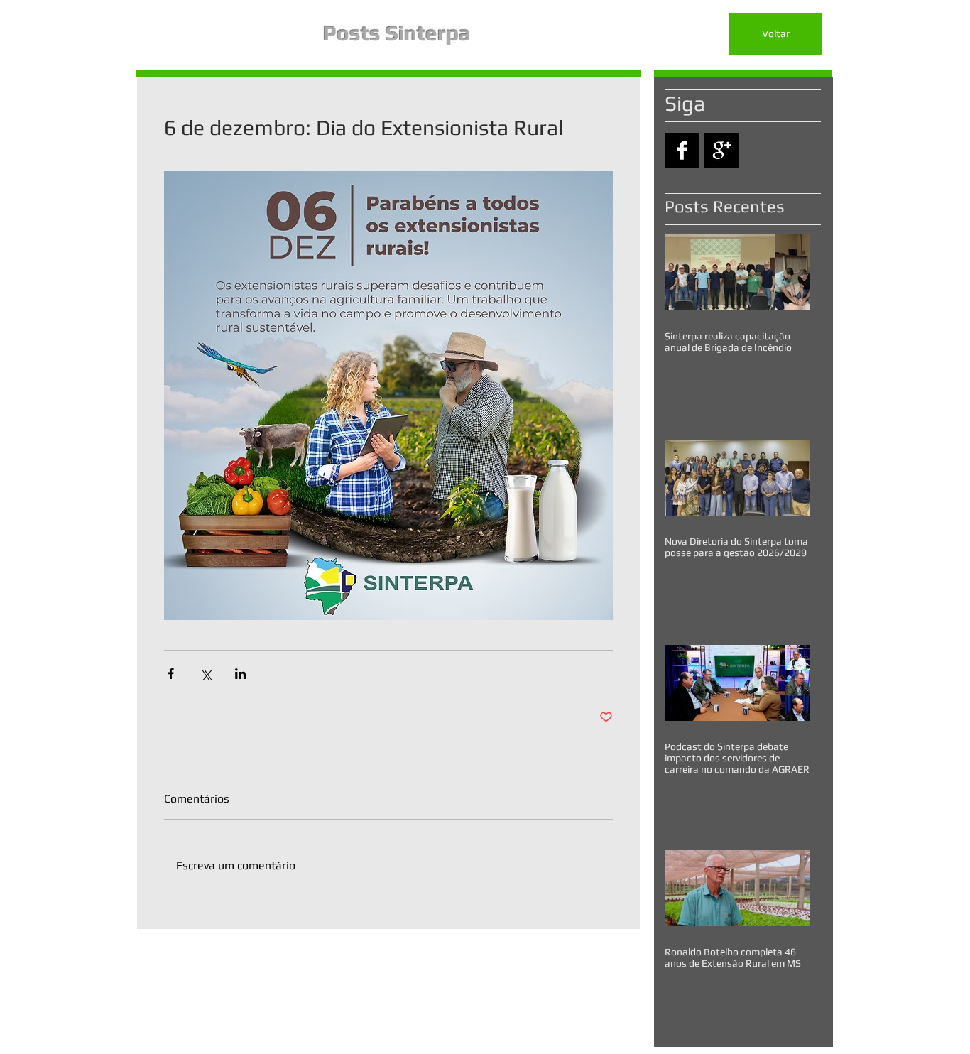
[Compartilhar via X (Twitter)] (205, 673)
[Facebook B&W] (682, 150)
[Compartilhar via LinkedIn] (240, 673)
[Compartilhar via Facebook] (171, 673)
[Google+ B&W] (721, 150)
